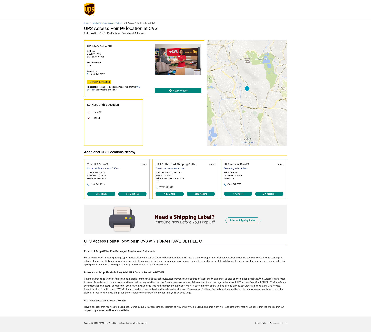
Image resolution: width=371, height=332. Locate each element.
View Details (101, 194)
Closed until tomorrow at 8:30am (103, 168)
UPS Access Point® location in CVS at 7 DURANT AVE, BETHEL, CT (144, 241)
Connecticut (108, 23)
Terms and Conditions (278, 323)
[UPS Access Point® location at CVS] (185, 233)
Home (86, 23)
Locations (96, 23)
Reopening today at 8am (235, 168)
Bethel (118, 23)
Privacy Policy (260, 323)
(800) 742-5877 (98, 74)
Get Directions (180, 90)
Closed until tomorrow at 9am (170, 168)
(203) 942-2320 (98, 184)
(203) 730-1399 (166, 187)
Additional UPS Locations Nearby (109, 152)
